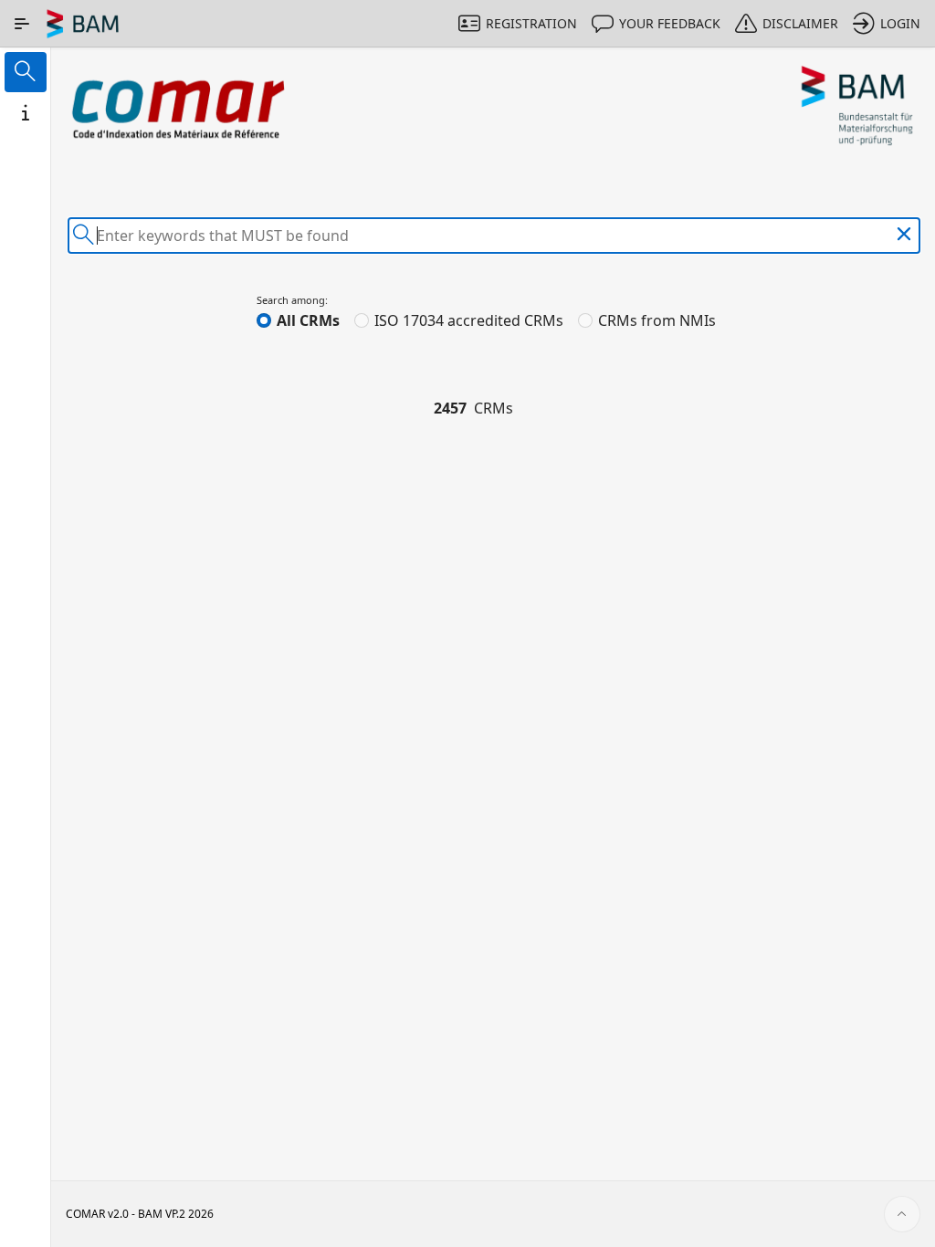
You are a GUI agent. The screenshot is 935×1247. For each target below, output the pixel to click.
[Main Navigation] (22, 23)
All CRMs (308, 320)
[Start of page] (902, 1214)
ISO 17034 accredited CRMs (468, 320)
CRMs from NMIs (657, 320)
